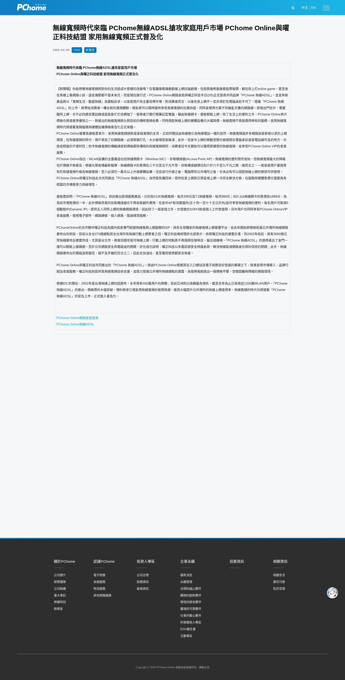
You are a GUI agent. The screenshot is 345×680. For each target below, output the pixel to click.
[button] (293, 8)
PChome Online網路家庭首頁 (77, 318)
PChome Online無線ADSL (75, 324)
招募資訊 (237, 562)
